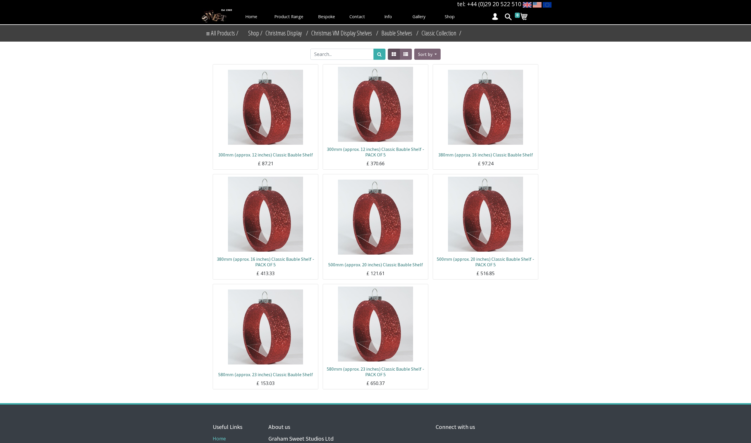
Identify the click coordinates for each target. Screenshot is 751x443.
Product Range (288, 16)
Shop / (255, 33)
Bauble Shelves (396, 33)
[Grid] (394, 54)
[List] (406, 54)
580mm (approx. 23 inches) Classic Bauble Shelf (265, 374)
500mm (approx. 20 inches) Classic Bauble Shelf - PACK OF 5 (485, 261)
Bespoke (326, 16)
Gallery (418, 16)
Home (251, 16)
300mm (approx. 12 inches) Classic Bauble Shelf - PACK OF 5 (375, 152)
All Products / (224, 33)
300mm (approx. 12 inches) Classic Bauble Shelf (265, 155)
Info (388, 16)
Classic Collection (439, 33)
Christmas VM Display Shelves (341, 33)
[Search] (379, 54)
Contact (357, 16)
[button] (427, 54)
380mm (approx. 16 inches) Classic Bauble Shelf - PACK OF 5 (265, 261)
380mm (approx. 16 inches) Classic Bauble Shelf (485, 155)
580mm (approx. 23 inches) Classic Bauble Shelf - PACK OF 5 (375, 371)
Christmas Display (283, 33)
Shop (450, 16)
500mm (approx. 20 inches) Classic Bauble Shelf (375, 264)
